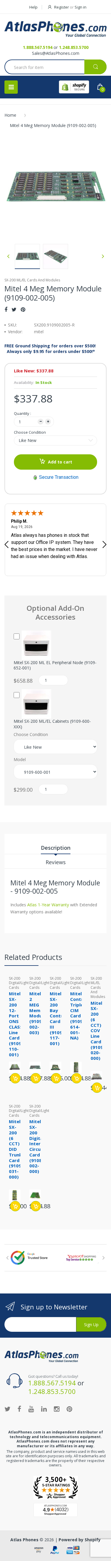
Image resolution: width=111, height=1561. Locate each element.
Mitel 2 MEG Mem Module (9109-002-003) (37, 1013)
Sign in (80, 7)
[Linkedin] (44, 1409)
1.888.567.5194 (37, 47)
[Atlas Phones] (55, 29)
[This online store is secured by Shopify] (74, 86)
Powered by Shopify (80, 1539)
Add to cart (60, 462)
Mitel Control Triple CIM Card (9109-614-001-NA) (78, 1016)
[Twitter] (14, 309)
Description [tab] (55, 847)
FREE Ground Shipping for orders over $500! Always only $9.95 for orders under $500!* (50, 348)
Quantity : (22, 413)
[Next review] (104, 545)
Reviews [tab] (56, 862)
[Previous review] (6, 545)
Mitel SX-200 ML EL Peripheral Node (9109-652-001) (55, 665)
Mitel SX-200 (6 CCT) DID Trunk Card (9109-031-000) (16, 1149)
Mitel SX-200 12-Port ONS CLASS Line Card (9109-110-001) (16, 1024)
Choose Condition (30, 432)
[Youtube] (31, 1409)
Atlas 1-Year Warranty (47, 904)
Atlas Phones (24, 1539)
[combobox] (55, 67)
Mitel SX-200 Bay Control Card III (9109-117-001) (58, 1018)
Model (20, 759)
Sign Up (91, 1324)
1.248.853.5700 (74, 47)
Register (61, 7)
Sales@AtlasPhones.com (55, 53)
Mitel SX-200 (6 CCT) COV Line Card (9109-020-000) (98, 1030)
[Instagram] (56, 1409)
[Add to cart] (15, 1078)
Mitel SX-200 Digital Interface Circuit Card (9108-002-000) (39, 1146)
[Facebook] (5, 309)
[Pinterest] (23, 309)
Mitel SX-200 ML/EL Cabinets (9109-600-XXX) (52, 724)
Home (10, 115)
